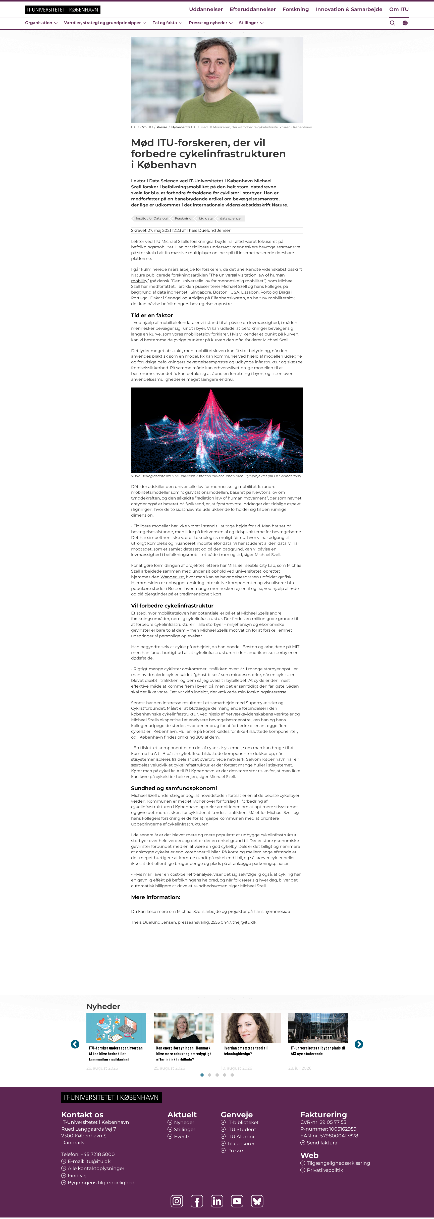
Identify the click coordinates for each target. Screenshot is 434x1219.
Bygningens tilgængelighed (101, 1183)
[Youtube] (237, 1201)
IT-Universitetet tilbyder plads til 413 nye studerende (318, 1051)
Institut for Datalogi (152, 218)
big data (206, 218)
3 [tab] (217, 1075)
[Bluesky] (257, 1201)
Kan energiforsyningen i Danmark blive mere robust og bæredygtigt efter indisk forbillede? (183, 1054)
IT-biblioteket (243, 1122)
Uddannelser (206, 9)
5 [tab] (232, 1075)
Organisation (38, 22)
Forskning (296, 9)
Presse (162, 127)
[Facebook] (196, 1201)
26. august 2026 (102, 1068)
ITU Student (241, 1129)
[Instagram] (176, 1201)
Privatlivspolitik (325, 1170)
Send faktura (322, 1143)
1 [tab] (201, 1075)
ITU (133, 127)
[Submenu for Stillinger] (261, 23)
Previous (75, 1044)
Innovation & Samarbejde (349, 9)
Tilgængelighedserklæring (338, 1163)
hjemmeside (277, 911)
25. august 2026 (169, 1068)
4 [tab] (224, 1075)
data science (230, 218)
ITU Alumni (240, 1136)
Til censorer (241, 1143)
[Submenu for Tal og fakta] (180, 23)
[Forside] (62, 10)
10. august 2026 (236, 1068)
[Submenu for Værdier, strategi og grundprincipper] (144, 23)
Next (359, 1044)
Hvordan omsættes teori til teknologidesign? (245, 1051)
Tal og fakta (165, 22)
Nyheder (184, 1122)
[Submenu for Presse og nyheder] (231, 23)
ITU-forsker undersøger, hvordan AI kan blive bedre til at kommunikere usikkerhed (116, 1054)
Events (182, 1136)
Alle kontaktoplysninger (96, 1168)
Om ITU (399, 9)
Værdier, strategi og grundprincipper (102, 22)
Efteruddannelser (253, 9)
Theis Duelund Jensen (209, 230)
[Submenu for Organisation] (55, 23)
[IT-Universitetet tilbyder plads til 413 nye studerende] (318, 1028)
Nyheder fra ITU (183, 127)
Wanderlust (172, 577)
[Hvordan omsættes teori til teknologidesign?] (251, 1028)
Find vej (77, 1176)
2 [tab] (209, 1075)
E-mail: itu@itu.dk (89, 1161)
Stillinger (248, 22)
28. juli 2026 (299, 1068)
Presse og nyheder (208, 22)
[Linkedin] (217, 1201)
